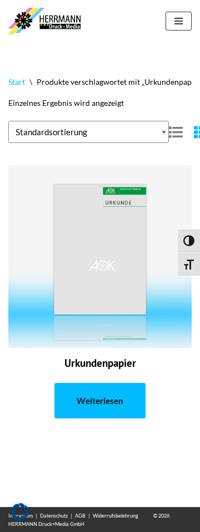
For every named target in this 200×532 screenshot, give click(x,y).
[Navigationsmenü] (179, 21)
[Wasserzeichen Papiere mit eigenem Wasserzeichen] (47, 21)
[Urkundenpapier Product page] (100, 256)
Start (16, 81)
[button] (20, 512)
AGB (80, 516)
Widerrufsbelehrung (115, 516)
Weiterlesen (100, 401)
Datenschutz (54, 516)
